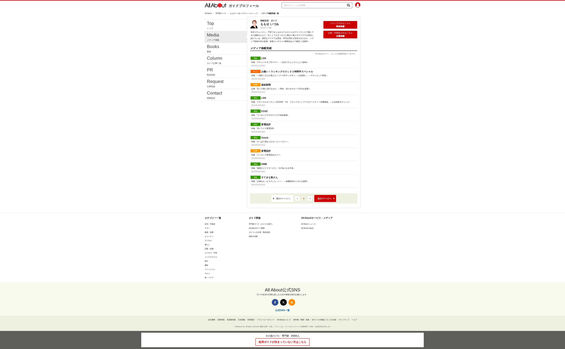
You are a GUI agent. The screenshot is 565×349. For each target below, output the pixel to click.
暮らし (207, 245)
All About (208, 13)
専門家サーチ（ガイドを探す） (261, 224)
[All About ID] (357, 5)
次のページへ (325, 198)
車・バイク (209, 278)
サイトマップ (344, 320)
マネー (207, 228)
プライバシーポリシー (266, 320)
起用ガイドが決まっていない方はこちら (282, 341)
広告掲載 (241, 320)
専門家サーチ (220, 13)
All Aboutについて (284, 320)
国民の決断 (253, 236)
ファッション (210, 269)
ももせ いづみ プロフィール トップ (243, 13)
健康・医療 (209, 232)
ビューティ (209, 236)
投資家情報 (231, 320)
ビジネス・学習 (211, 253)
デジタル (208, 240)
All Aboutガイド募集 (257, 228)
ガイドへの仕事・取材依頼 (259, 232)
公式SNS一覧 (282, 310)
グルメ (207, 273)
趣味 (206, 265)
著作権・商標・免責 (301, 320)
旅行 (206, 261)
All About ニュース (308, 224)
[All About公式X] (283, 302)
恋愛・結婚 (209, 249)
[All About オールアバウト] (215, 6)
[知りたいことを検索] (348, 5)
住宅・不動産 (210, 224)
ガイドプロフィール (244, 6)
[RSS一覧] (292, 302)
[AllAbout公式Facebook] (275, 302)
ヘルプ (354, 320)
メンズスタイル (211, 257)
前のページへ (283, 198)
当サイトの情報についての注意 (324, 320)
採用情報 (221, 320)
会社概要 (211, 320)
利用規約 (251, 320)
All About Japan (307, 228)
